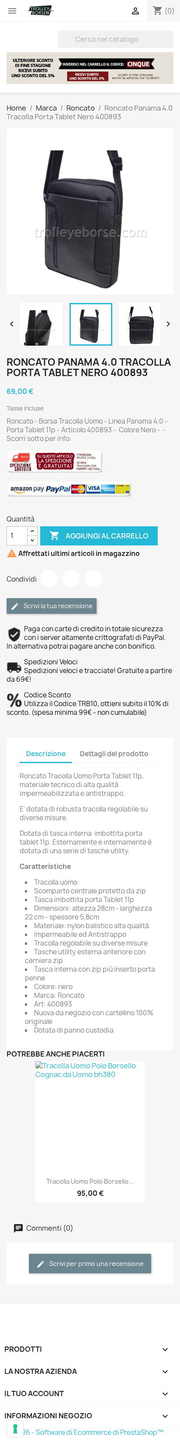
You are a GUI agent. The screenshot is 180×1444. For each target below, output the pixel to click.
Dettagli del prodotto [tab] (114, 753)
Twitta (71, 578)
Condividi (49, 578)
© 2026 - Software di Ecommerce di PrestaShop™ (85, 1432)
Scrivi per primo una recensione (96, 1263)
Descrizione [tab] (46, 753)
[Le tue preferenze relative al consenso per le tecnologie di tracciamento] (15, 1428)
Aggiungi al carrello (99, 535)
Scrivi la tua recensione (57, 606)
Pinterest (93, 578)
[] (170, 45)
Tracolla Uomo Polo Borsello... (90, 1181)
